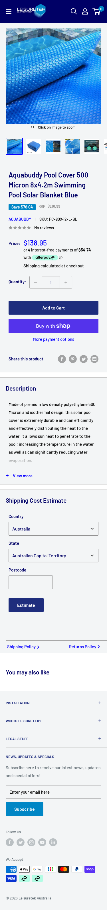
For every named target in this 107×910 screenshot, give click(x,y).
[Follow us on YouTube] (42, 842)
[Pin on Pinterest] (73, 358)
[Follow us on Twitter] (21, 842)
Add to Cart (53, 307)
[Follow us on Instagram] (31, 842)
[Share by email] (94, 358)
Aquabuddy (20, 219)
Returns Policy (82, 646)
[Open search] (74, 11)
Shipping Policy (21, 646)
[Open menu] (8, 11)
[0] (96, 11)
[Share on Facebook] (62, 358)
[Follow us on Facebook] (10, 842)
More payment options (53, 339)
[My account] (85, 11)
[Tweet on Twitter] (84, 358)
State (14, 543)
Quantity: (17, 281)
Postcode (17, 569)
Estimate (26, 605)
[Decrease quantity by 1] (36, 282)
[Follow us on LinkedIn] (53, 842)
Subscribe (24, 809)
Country (16, 516)
